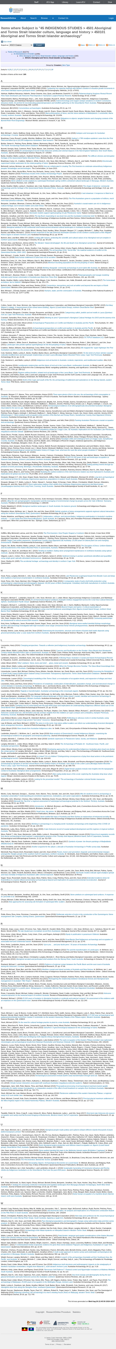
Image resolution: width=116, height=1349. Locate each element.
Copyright (40, 1312)
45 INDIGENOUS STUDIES (24, 54)
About (23, 18)
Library (65, 2)
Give (110, 2)
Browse (44, 18)
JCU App (50, 2)
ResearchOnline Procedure (58, 1312)
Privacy (59, 1344)
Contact (96, 2)
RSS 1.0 (91, 45)
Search (33, 18)
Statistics (76, 1312)
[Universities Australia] (60, 1323)
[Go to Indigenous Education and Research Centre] (24, 1329)
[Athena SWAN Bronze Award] (31, 1323)
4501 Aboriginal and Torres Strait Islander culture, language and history (46, 56)
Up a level (7, 42)
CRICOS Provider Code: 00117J (58, 1339)
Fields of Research (15, 52)
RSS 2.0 (101, 45)
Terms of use (49, 1344)
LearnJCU (80, 2)
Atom (83, 45)
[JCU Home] (16, 9)
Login (111, 18)
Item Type (66, 65)
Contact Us (63, 18)
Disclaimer (67, 1344)
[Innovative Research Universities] (44, 1323)
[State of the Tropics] (80, 1323)
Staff (36, 2)
